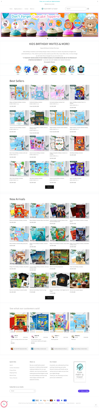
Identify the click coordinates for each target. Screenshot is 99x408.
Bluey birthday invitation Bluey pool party (19, 243)
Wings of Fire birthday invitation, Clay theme (19, 266)
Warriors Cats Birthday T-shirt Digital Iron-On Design (59, 290)
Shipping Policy (13, 372)
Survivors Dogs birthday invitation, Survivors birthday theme (39, 267)
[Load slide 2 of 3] (48, 39)
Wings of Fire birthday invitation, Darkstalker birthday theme (79, 244)
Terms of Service (13, 377)
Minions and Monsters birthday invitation (18, 220)
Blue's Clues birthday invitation (16, 178)
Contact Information (14, 367)
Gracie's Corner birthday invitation (37, 153)
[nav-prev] (9, 330)
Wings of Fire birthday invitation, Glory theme (59, 243)
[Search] (84, 8)
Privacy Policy (13, 370)
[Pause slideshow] (57, 38)
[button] (18, 8)
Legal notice (78, 403)
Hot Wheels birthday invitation (76, 153)
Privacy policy (47, 403)
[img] (19, 331)
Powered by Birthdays (33, 403)
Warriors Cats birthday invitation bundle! (18, 290)
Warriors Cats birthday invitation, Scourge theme (79, 221)
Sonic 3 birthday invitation (75, 178)
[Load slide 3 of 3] (50, 39)
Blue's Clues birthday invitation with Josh (18, 153)
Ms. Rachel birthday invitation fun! (57, 102)
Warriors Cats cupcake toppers (76, 290)
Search (11, 365)
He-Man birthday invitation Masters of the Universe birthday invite (59, 221)
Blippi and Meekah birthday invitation (18, 102)
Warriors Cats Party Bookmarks (56, 266)
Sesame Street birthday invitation (57, 178)
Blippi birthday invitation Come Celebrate (59, 127)
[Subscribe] (34, 391)
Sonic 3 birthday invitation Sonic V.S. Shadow (78, 103)
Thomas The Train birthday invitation (18, 127)
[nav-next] (89, 330)
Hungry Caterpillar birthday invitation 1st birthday (58, 153)
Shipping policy (62, 403)
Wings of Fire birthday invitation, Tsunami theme (39, 244)
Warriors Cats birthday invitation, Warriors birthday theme (39, 128)
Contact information (70, 403)
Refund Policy (13, 375)
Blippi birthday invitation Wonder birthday (79, 127)
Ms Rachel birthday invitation (36, 102)
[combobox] (75, 8)
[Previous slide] (42, 38)
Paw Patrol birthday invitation (36, 178)
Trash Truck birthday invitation (76, 266)
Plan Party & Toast (24, 403)
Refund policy (40, 403)
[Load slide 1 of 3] (45, 39)
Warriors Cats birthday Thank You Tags (38, 290)
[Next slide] (53, 38)
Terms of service (55, 403)
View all (49, 187)
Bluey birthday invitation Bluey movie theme (39, 220)
